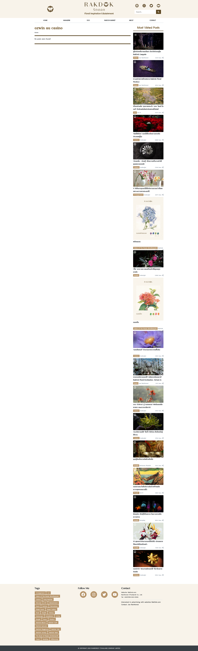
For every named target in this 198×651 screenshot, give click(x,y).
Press (45, 619)
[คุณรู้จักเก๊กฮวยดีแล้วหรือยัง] (148, 449)
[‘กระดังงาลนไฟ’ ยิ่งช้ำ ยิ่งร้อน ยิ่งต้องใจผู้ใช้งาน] (148, 421)
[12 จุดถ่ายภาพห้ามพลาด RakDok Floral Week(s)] (148, 68)
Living (58, 616)
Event (136, 58)
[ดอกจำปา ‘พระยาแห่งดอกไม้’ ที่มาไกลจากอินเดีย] (148, 558)
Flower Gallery (51, 609)
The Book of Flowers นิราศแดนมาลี (47, 636)
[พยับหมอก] (148, 218)
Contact (153, 20)
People (136, 493)
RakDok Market (109, 20)
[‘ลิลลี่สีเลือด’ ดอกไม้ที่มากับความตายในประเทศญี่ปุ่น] (148, 123)
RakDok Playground (42, 629)
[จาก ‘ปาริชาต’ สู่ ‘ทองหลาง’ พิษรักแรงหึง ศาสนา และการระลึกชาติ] (148, 394)
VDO (88, 20)
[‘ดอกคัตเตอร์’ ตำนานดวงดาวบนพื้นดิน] (148, 339)
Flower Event (40, 609)
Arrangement (138, 195)
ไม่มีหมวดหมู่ (54, 639)
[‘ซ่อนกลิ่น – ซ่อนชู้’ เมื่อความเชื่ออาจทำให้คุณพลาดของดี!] (148, 150)
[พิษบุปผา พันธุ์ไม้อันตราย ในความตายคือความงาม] (148, 503)
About (131, 20)
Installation (49, 616)
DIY (45, 603)
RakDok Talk (55, 629)
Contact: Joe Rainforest (130, 604)
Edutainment (53, 603)
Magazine (66, 20)
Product (52, 619)
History (136, 575)
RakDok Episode (41, 626)
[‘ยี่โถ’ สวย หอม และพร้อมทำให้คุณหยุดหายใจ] (148, 258)
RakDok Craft (52, 623)
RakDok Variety (41, 633)
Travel (38, 639)
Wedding (45, 639)
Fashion (44, 606)
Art (135, 113)
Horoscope (39, 616)
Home (45, 20)
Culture (136, 140)
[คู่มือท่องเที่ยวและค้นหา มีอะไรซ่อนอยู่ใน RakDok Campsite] (148, 41)
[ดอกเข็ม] (148, 299)
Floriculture (54, 606)
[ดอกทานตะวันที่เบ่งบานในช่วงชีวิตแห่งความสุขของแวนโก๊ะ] (148, 476)
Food (37, 613)
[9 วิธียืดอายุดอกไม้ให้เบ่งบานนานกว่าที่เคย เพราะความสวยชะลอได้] (148, 178)
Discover (39, 603)
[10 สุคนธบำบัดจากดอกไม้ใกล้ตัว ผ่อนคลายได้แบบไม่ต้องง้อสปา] (148, 531)
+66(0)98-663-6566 (131, 597)
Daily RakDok (48, 600)
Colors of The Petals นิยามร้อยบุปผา (145, 248)
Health (136, 275)
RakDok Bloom (41, 623)
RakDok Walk (53, 633)
